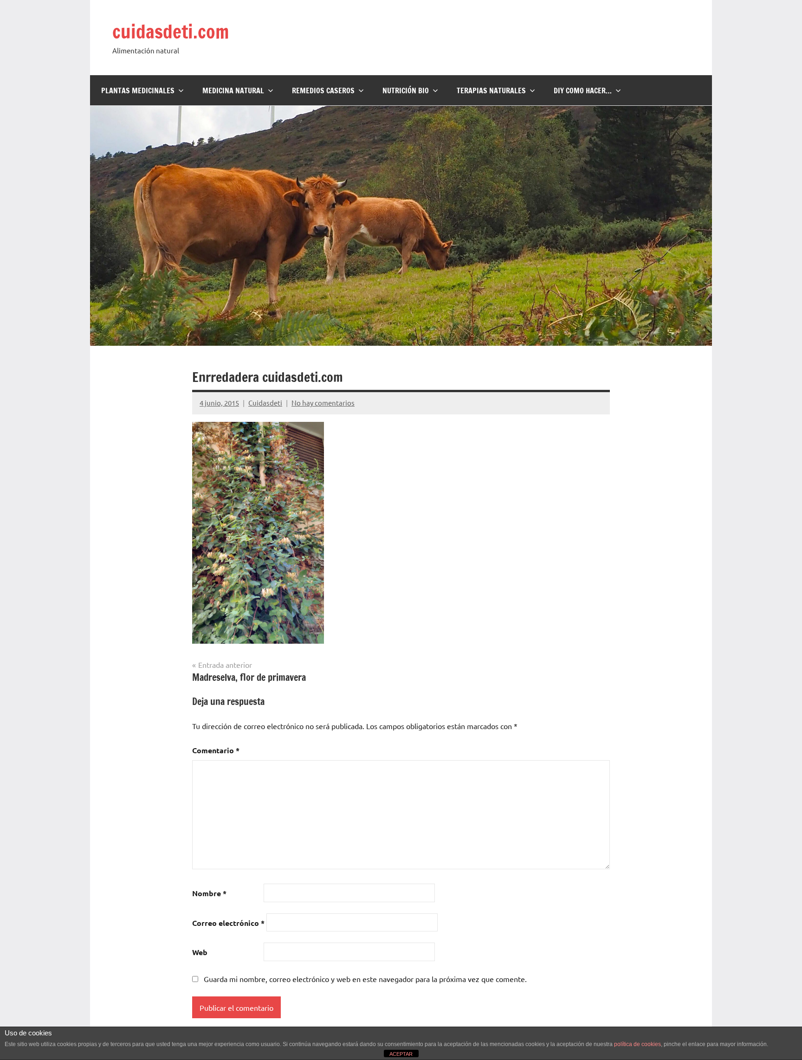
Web (199, 952)
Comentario (215, 750)
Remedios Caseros (323, 90)
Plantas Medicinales (138, 90)
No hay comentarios (323, 402)
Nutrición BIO (405, 90)
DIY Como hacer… (583, 90)
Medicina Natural (233, 90)
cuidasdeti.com (170, 31)
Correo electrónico (228, 923)
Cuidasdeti (265, 402)
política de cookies (637, 1044)
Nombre (209, 893)
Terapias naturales (491, 90)
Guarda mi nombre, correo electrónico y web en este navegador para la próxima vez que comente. (365, 978)
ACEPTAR (401, 1054)
